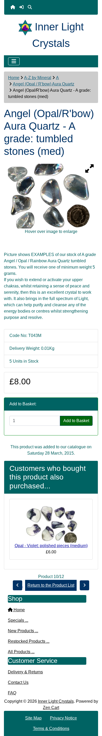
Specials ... (18, 620)
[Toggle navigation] (14, 61)
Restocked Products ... (28, 641)
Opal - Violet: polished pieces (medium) (51, 545)
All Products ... (21, 652)
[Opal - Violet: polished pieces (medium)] (51, 523)
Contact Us (18, 682)
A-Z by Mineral (37, 77)
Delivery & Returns (25, 672)
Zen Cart (51, 707)
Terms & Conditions (51, 728)
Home (13, 77)
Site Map (33, 718)
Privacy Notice (63, 718)
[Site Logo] (27, 26)
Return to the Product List (50, 585)
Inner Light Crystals (56, 701)
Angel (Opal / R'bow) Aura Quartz (43, 84)
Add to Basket (76, 420)
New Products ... (23, 631)
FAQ (12, 693)
